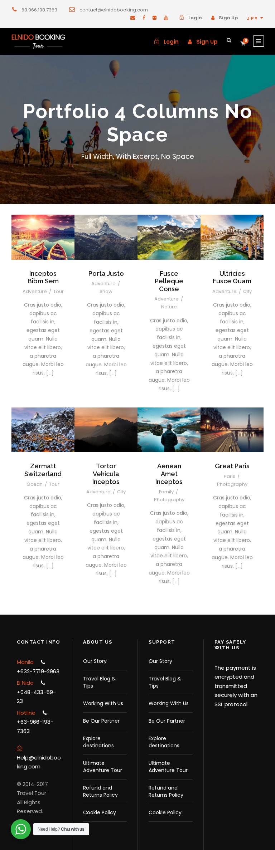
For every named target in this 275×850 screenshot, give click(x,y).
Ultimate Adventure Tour (102, 766)
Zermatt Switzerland (43, 470)
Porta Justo (106, 273)
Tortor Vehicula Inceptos (106, 473)
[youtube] (166, 17)
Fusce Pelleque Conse (169, 281)
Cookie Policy (99, 812)
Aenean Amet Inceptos (169, 473)
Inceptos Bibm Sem (43, 277)
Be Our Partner (101, 720)
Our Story (95, 661)
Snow (106, 291)
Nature (169, 306)
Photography (169, 499)
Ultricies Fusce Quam (232, 277)
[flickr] (154, 17)
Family (166, 491)
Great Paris (232, 466)
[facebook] (144, 17)
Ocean (34, 484)
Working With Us (103, 703)
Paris (229, 476)
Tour (58, 291)
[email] (132, 17)
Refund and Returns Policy (100, 791)
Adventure (35, 291)
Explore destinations (98, 742)
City (247, 291)
